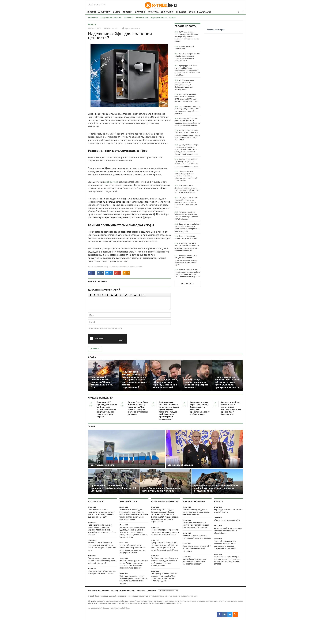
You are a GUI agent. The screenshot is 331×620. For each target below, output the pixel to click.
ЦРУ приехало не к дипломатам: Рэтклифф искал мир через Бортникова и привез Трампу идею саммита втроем (187, 36)
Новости (91, 12)
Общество (181, 12)
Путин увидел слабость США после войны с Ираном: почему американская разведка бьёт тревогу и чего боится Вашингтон (187, 135)
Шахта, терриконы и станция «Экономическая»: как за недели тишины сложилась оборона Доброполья (187, 246)
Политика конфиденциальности (168, 603)
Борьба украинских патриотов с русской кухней (186, 237)
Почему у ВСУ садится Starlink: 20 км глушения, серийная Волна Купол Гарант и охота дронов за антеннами (187, 122)
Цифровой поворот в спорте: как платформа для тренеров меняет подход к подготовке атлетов (227, 560)
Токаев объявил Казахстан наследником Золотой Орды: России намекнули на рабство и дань (102, 546)
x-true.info (92, 601)
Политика (153, 12)
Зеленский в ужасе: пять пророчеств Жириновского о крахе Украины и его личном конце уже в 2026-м (132, 549)
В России (127, 12)
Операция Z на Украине (111, 17)
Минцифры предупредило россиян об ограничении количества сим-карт (194, 561)
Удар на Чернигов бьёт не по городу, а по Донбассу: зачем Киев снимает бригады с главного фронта (187, 227)
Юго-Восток (93, 17)
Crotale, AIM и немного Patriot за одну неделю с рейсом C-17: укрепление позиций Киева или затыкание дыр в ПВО (187, 273)
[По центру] (112, 295)
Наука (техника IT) (159, 17)
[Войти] (243, 11)
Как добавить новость (98, 590)
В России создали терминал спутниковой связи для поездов (197, 536)
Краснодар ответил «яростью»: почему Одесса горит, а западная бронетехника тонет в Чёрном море (199, 408)
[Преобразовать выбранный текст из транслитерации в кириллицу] (139, 295)
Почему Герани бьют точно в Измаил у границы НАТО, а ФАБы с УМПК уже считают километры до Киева (186, 97)
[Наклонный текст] (94, 295)
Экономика (167, 12)
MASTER (107, 28)
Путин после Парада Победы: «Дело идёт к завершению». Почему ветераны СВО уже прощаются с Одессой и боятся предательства (133, 532)
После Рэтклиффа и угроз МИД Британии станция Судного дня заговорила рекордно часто (187, 57)
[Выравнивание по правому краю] (116, 295)
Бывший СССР (142, 17)
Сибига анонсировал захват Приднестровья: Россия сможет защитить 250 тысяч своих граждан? (133, 579)
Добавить (95, 348)
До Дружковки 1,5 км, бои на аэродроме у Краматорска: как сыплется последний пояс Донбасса (187, 109)
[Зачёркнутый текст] (102, 295)
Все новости (187, 283)
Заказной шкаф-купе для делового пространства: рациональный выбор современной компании (225, 545)
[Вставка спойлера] (143, 295)
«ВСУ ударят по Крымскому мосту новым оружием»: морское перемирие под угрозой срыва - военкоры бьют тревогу (102, 530)
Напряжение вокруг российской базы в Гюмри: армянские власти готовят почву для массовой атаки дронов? (133, 564)
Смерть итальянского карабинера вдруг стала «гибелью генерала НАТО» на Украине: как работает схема (186, 162)
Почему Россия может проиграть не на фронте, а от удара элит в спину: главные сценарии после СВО (101, 513)
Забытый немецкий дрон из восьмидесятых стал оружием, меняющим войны (196, 512)
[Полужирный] (91, 295)
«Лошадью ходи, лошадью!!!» (227, 520)
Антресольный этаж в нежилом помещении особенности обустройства (228, 530)
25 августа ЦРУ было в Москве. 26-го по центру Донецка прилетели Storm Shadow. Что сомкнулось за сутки (186, 202)
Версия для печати (132, 28)
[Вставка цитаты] (135, 295)
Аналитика (104, 12)
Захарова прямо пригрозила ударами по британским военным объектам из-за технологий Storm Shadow (186, 176)
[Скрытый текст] (131, 295)
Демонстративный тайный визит (184, 47)
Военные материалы (200, 12)
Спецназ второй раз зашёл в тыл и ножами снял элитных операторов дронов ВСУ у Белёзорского (186, 215)
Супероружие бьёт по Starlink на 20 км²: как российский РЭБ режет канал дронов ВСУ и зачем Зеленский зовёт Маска (187, 70)
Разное (172, 17)
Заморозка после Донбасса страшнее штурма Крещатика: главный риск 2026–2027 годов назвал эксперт (187, 189)
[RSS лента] (235, 614)
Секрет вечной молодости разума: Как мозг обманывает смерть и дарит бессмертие (196, 525)
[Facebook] (219, 614)
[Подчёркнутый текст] (98, 295)
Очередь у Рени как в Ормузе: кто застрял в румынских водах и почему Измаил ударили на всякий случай (186, 260)
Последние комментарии (123, 590)
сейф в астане (111, 181)
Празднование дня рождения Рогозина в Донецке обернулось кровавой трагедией (102, 560)
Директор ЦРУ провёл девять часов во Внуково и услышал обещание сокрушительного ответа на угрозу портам (107, 409)
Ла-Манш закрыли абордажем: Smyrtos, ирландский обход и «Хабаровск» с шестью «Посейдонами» (184, 84)
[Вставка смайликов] (121, 295)
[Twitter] (229, 614)
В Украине (140, 12)
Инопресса (129, 17)
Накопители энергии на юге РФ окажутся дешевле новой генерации (197, 548)
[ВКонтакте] (224, 614)
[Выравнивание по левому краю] (107, 295)
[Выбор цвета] (126, 295)
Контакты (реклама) (146, 590)
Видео (92, 356)
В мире (116, 12)
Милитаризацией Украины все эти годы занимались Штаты (102, 572)
